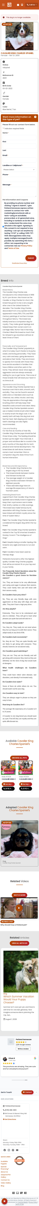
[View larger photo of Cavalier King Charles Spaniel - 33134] (30, 762)
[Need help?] (4, 1201)
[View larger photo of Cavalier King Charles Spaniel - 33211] (13, 762)
